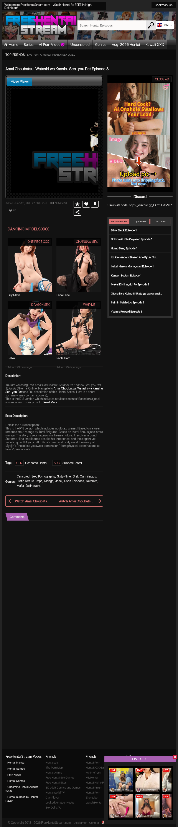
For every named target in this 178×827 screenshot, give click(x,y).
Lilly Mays (14, 295)
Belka (11, 358)
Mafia (20, 486)
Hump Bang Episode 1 (124, 248)
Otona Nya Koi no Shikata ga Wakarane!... (136, 293)
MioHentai (92, 777)
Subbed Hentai (72, 463)
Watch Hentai (94, 802)
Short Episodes (74, 481)
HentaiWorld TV (55, 792)
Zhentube (91, 797)
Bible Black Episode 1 (124, 230)
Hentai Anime (54, 772)
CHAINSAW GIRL (87, 241)
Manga (48, 481)
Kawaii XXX (154, 44)
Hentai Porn (93, 762)
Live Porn (32, 54)
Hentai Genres (16, 780)
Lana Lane (63, 295)
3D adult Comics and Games (63, 787)
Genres (100, 44)
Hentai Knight (94, 787)
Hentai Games (16, 768)
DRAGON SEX (40, 304)
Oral (75, 476)
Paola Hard (63, 358)
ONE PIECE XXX (38, 241)
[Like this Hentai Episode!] (86, 204)
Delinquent (33, 486)
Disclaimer (80, 822)
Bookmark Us (164, 5)
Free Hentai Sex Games (60, 777)
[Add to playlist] (77, 204)
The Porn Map (54, 767)
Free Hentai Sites (56, 782)
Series (28, 44)
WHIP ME (89, 304)
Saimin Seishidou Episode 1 (127, 302)
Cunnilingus (88, 476)
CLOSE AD (162, 79)
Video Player (20, 81)
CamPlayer (52, 797)
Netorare (91, 481)
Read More (50, 402)
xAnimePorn (93, 772)
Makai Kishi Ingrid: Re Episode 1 (130, 284)
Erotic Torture (25, 481)
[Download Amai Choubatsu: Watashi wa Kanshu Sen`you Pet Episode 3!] (95, 204)
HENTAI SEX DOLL (63, 54)
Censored (23, 476)
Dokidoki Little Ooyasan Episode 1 (131, 239)
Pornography (46, 476)
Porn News (14, 774)
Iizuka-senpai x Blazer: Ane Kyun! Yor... (134, 257)
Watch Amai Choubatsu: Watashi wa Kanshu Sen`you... (32, 501)
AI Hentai (45, 54)
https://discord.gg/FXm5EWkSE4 (150, 205)
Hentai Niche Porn (97, 782)
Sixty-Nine (64, 476)
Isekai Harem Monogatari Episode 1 (132, 266)
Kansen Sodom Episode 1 (126, 275)
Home (13, 44)
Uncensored (80, 44)
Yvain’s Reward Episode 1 (126, 311)
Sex (33, 476)
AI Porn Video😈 (52, 44)
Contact (94, 822)
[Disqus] (54, 575)
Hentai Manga (16, 762)
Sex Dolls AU (53, 807)
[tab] (19, 82)
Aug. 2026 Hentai (126, 44)
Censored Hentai (36, 463)
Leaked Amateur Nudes (60, 802)
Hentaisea (52, 762)
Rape (39, 481)
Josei (58, 481)
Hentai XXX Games (97, 767)
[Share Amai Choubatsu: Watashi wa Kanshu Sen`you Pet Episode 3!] (77, 212)
